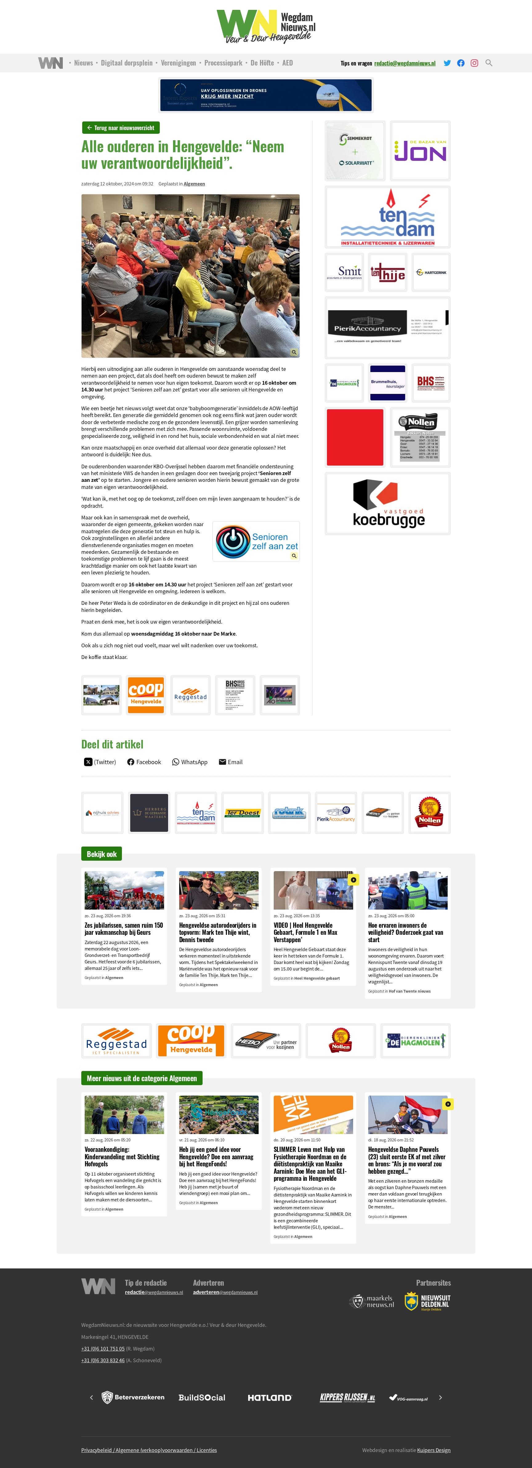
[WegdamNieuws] (266, 27)
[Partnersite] (372, 1301)
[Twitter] (447, 63)
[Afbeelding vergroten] (191, 276)
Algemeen (194, 184)
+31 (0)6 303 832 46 (103, 1360)
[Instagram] (474, 63)
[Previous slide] (91, 1397)
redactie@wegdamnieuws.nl (405, 63)
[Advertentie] (101, 695)
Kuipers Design (434, 1450)
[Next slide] (440, 1397)
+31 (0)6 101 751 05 (103, 1348)
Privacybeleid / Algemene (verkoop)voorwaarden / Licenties (149, 1450)
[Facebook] (461, 63)
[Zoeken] (489, 63)
